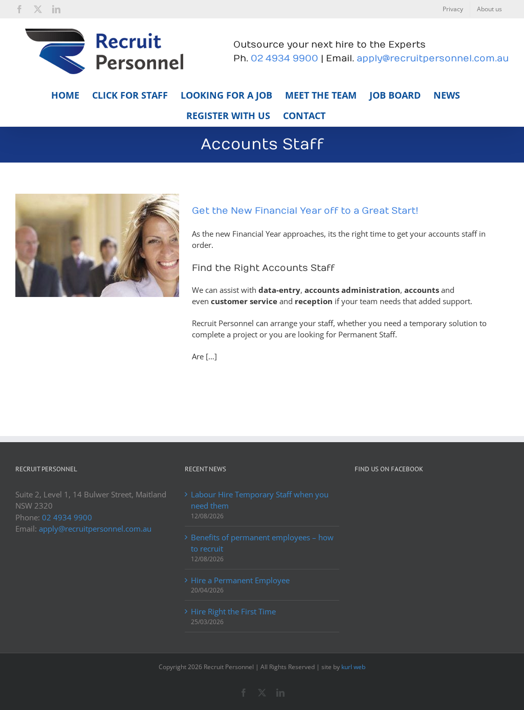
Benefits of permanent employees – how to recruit (262, 543)
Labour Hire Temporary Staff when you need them (260, 500)
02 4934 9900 (284, 58)
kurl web (353, 666)
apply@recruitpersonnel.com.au (433, 58)
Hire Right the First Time (233, 611)
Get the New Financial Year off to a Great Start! (305, 210)
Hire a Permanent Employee (240, 580)
